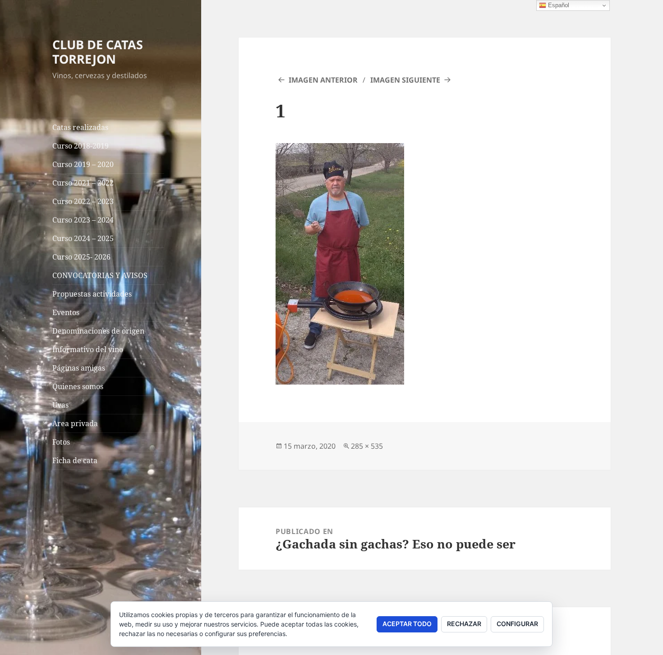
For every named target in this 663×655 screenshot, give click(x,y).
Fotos (61, 442)
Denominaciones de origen (98, 331)
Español (557, 5)
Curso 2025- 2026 (81, 257)
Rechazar (464, 623)
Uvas (60, 405)
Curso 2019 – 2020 (83, 164)
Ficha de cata (74, 460)
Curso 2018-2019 (80, 146)
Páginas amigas (78, 368)
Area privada (75, 423)
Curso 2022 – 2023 (83, 201)
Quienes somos (77, 386)
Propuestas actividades (92, 294)
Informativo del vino (87, 349)
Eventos (65, 312)
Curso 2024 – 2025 (83, 238)
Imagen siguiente (405, 80)
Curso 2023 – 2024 (83, 220)
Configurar (517, 623)
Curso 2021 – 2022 (83, 183)
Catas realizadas (80, 127)
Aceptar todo (407, 623)
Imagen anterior (323, 80)
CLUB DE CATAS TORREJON (97, 51)
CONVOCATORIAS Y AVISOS (99, 275)
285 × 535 (367, 446)
